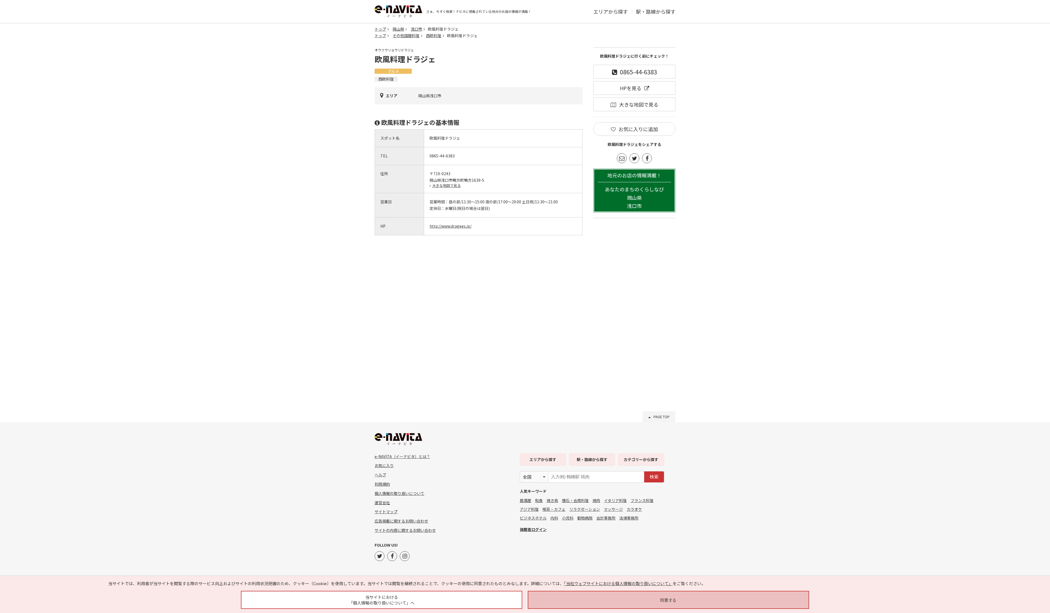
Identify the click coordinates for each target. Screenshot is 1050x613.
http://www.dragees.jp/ (450, 226)
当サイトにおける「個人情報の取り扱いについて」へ (382, 600)
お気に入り (384, 465)
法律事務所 (628, 518)
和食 (539, 500)
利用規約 (382, 484)
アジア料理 (529, 509)
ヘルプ (380, 474)
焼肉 (596, 500)
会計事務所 (606, 518)
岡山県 (398, 29)
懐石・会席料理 (575, 500)
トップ (380, 29)
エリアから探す (610, 11)
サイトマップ (386, 511)
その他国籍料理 (406, 35)
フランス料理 (642, 500)
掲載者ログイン (533, 529)
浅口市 (416, 29)
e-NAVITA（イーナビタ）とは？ (402, 456)
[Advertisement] (634, 306)
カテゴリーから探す (641, 459)
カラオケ (634, 509)
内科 (554, 518)
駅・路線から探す (655, 11)
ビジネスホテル (533, 518)
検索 (654, 476)
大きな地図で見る (446, 185)
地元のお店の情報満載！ (634, 191)
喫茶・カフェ (553, 509)
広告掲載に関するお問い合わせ (401, 521)
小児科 (567, 518)
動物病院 (585, 518)
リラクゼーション (584, 509)
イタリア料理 (615, 500)
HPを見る (630, 88)
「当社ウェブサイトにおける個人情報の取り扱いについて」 (618, 583)
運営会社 (382, 502)
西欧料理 (433, 35)
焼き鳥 (552, 500)
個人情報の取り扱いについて (399, 493)
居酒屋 (525, 500)
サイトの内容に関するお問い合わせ (405, 530)
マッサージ (613, 509)
